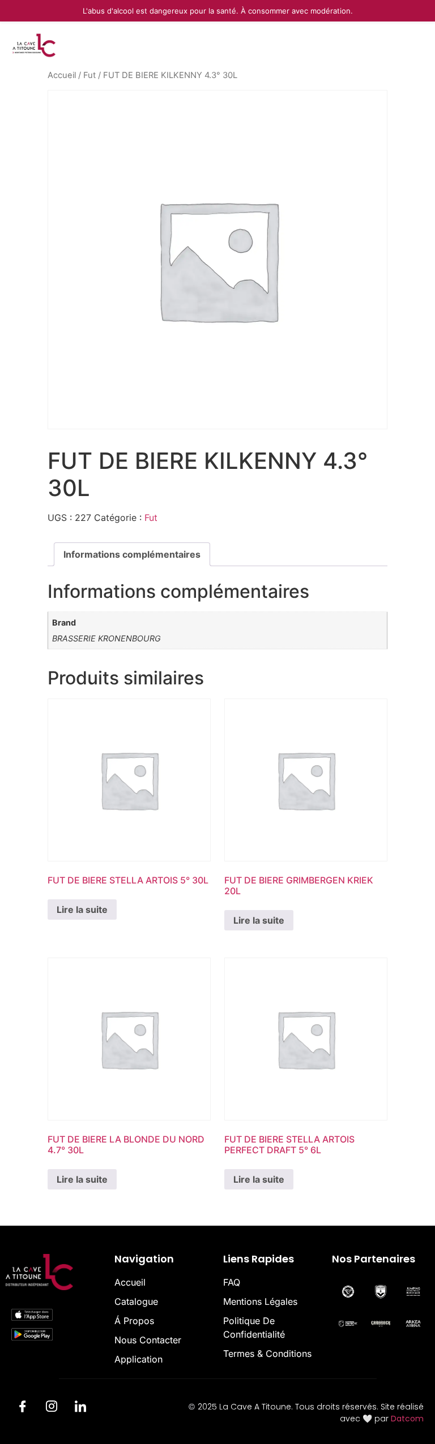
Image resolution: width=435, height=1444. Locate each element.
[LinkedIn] (80, 1408)
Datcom (407, 1418)
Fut (89, 75)
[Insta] (51, 1408)
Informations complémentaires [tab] (132, 554)
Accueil (62, 75)
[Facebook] (22, 1408)
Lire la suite (82, 909)
